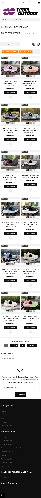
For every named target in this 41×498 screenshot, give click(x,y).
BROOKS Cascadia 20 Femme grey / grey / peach (10, 130)
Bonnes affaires (6, 426)
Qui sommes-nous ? (8, 440)
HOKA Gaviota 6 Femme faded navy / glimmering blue (10, 224)
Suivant (31, 345)
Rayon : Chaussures (11, 52)
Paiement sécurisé (7, 451)
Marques (4, 422)
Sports (3, 418)
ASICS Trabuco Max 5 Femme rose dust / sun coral (30, 318)
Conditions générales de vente (11, 448)
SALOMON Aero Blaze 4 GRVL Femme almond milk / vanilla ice (10, 318)
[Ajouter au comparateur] (10, 97)
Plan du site (5, 466)
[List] (38, 44)
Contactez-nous (6, 462)
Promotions (5, 477)
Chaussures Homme (7, 358)
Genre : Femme (27, 52)
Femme (3, 415)
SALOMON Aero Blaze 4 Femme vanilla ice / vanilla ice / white (30, 271)
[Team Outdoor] (20, 11)
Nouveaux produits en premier (11, 44)
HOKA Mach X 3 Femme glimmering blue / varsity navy (10, 271)
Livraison (4, 455)
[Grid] (34, 44)
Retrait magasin (6, 459)
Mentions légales (6, 444)
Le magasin (5, 437)
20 (22, 345)
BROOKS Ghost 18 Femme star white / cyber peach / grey (30, 83)
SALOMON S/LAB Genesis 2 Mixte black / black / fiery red (10, 177)
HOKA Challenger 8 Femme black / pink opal (30, 224)
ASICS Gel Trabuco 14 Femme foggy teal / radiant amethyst (30, 130)
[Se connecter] (30, 2)
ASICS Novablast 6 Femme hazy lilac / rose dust (10, 83)
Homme (3, 411)
